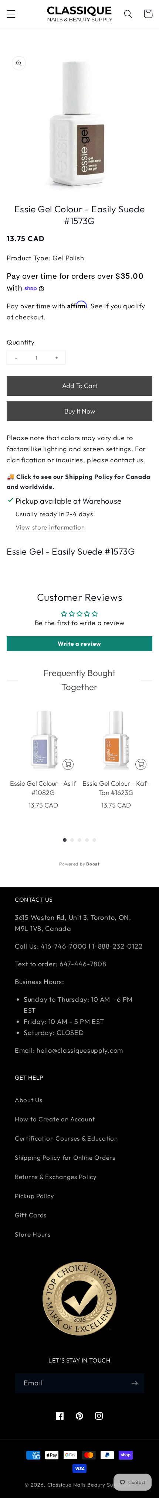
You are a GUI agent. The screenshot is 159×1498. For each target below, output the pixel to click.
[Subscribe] (134, 1383)
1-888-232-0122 (117, 946)
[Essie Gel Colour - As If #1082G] (43, 739)
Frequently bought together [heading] (79, 679)
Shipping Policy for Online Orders (65, 1157)
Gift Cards (31, 1215)
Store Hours (33, 1234)
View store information (50, 527)
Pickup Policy (34, 1196)
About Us (29, 1100)
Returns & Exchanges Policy (56, 1176)
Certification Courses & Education (66, 1138)
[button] (11, 14)
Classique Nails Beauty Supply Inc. (91, 1484)
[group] (43, 763)
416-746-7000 (64, 946)
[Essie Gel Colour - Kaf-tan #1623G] (115, 739)
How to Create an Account (55, 1119)
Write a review (79, 643)
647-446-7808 (83, 964)
